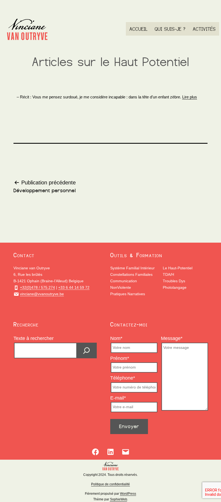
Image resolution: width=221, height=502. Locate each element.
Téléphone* (122, 378)
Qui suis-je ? (170, 29)
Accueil (138, 29)
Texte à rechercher (33, 338)
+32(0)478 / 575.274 (37, 287)
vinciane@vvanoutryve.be (42, 294)
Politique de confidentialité (110, 484)
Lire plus (189, 97)
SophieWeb (118, 499)
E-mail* (118, 398)
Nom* (116, 338)
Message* (171, 338)
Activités (204, 29)
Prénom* (119, 358)
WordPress (128, 494)
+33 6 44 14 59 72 (73, 287)
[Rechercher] (86, 350)
